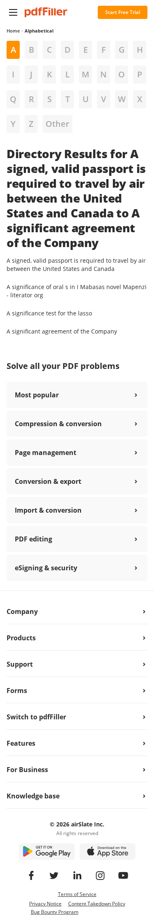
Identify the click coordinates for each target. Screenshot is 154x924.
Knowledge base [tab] (33, 795)
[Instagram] (100, 875)
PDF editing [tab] (33, 539)
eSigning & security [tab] (46, 567)
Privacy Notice (45, 903)
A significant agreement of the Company (62, 331)
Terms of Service (77, 894)
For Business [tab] (27, 769)
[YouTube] (123, 875)
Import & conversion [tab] (48, 510)
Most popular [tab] (37, 394)
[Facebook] (31, 875)
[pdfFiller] (46, 12)
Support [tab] (20, 664)
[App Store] (108, 851)
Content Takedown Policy (96, 903)
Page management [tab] (45, 452)
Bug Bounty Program (54, 911)
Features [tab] (21, 743)
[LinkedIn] (77, 875)
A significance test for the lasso (49, 313)
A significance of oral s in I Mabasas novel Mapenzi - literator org (77, 291)
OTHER (57, 123)
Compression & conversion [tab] (58, 423)
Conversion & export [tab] (48, 481)
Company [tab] (22, 611)
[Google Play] (47, 851)
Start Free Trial (122, 12)
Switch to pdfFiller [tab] (36, 716)
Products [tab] (21, 637)
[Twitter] (54, 875)
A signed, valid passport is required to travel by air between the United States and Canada (76, 265)
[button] (13, 12)
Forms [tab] (17, 690)
